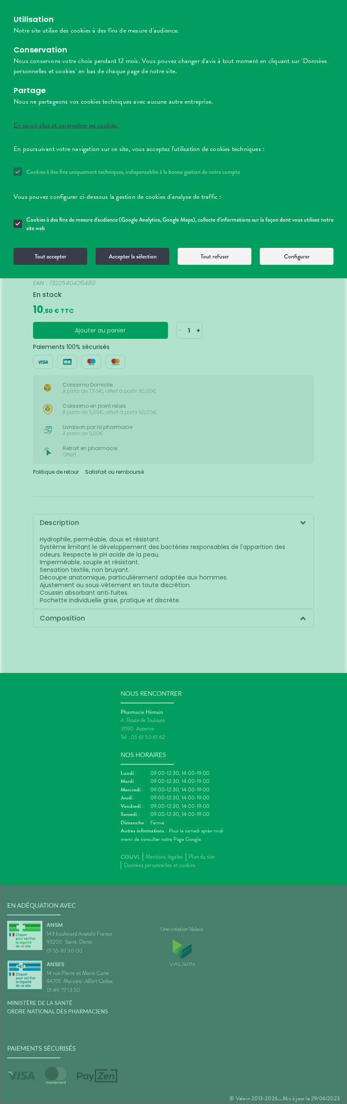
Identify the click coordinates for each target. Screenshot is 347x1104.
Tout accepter (50, 256)
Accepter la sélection (133, 256)
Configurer (297, 256)
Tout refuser (215, 256)
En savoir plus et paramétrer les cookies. (66, 125)
